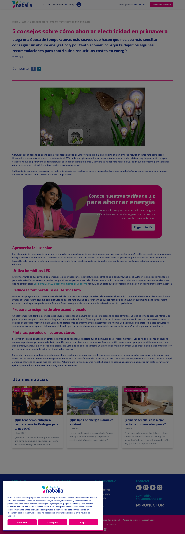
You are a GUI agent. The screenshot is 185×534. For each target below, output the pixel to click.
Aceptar (83, 522)
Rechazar (22, 522)
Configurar (52, 522)
